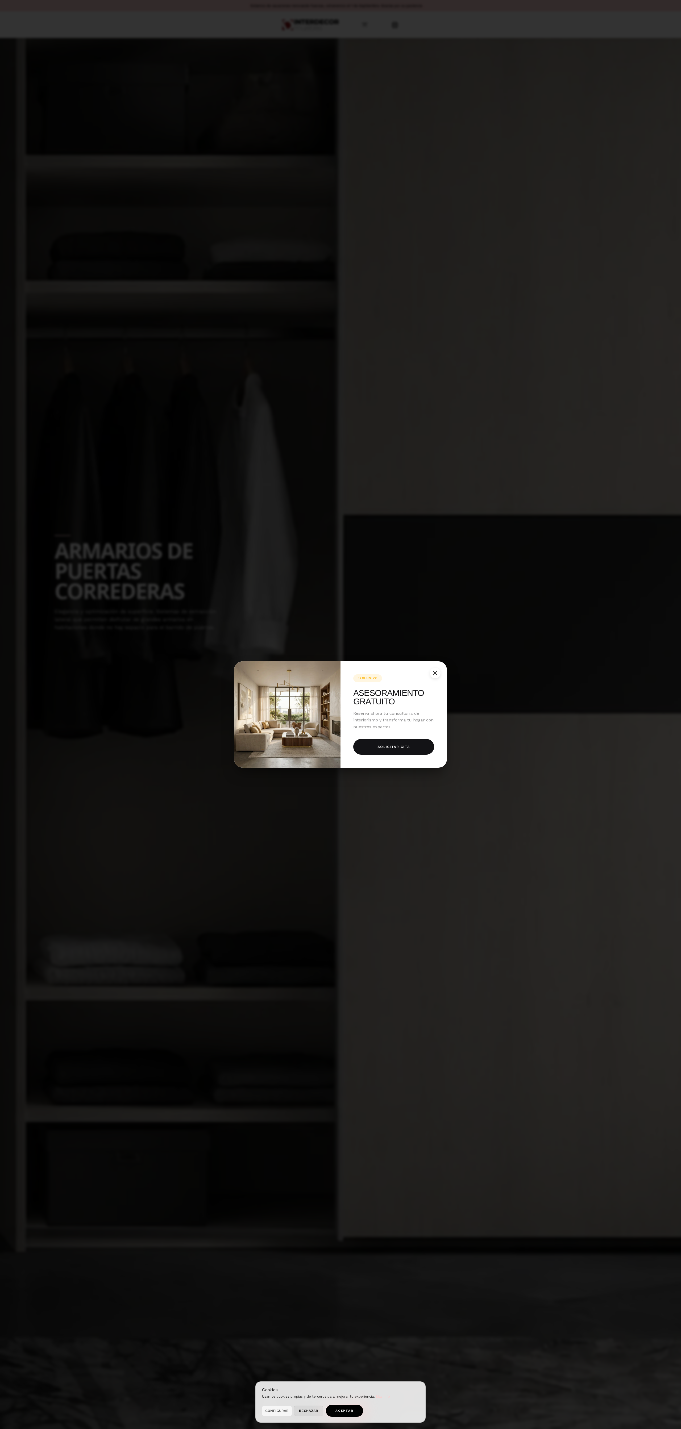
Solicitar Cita (393, 747)
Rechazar (308, 1411)
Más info (383, 1396)
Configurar (277, 1411)
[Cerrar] (435, 673)
